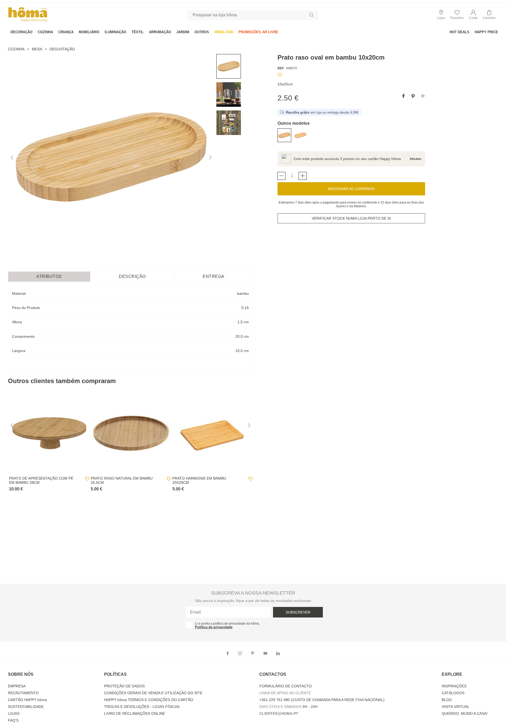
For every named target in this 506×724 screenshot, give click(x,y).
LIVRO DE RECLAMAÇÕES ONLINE (134, 713)
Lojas (14, 713)
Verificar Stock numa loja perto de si (351, 218)
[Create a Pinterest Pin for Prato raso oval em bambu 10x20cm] (413, 96)
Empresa (17, 686)
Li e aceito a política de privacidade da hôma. (227, 623)
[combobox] (253, 15)
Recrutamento (23, 693)
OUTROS (201, 32)
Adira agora (415, 158)
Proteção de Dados (124, 686)
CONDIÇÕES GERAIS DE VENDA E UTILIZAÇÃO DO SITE (153, 693)
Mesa (37, 49)
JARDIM (182, 32)
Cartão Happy (27, 700)
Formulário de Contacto (285, 686)
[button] (473, 15)
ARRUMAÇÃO (160, 32)
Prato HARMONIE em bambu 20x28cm (199, 480)
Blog (447, 700)
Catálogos (453, 693)
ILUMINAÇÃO (115, 32)
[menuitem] (21, 32)
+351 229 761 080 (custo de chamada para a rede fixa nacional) (322, 700)
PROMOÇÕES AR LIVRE (258, 32)
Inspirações (454, 686)
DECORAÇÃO (21, 32)
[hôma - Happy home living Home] (27, 21)
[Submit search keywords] (311, 15)
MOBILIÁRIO (89, 32)
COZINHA (45, 32)
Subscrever (298, 612)
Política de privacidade (213, 627)
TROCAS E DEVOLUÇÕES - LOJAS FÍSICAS (141, 706)
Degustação (62, 49)
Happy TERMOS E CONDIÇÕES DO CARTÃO (148, 700)
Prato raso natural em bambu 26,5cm (122, 480)
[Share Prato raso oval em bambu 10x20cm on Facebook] (403, 96)
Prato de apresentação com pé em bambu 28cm (41, 480)
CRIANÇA (66, 32)
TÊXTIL (138, 32)
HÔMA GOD (223, 32)
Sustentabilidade (26, 706)
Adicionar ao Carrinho (351, 189)
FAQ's (13, 720)
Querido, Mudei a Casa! (465, 713)
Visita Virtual (455, 706)
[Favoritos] (280, 75)
